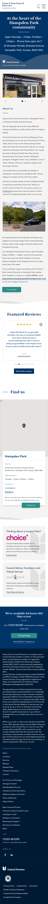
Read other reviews (24, 371)
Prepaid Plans (8, 767)
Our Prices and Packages (12, 780)
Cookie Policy (22, 886)
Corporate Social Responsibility (16, 893)
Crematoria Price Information (14, 790)
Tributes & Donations (11, 770)
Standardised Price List (11, 787)
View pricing (24, 636)
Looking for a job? (10, 814)
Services (6, 760)
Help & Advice (8, 801)
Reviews (6, 763)
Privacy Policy (9, 886)
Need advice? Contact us (24, 642)
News (5, 828)
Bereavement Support (11, 821)
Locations (6, 756)
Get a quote (12, 289)
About (5, 753)
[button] (15, 364)
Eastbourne (7, 191)
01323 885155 (10, 488)
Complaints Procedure (12, 897)
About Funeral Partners (12, 807)
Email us (9, 492)
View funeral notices (15, 592)
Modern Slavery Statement (14, 889)
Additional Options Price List (14, 794)
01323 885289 (15, 625)
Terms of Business (9, 798)
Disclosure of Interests (11, 825)
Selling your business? (11, 818)
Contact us (30, 505)
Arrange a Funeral (10, 783)
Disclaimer (33, 886)
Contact (6, 774)
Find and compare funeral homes (15, 810)
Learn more (11, 555)
